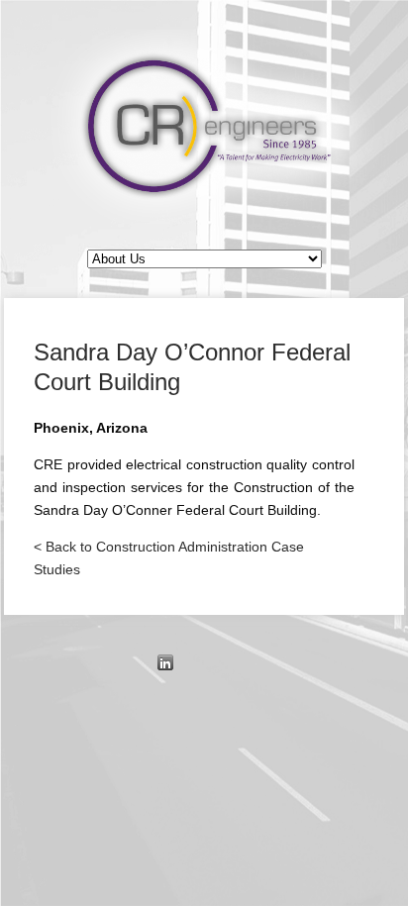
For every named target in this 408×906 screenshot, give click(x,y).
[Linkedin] (165, 662)
